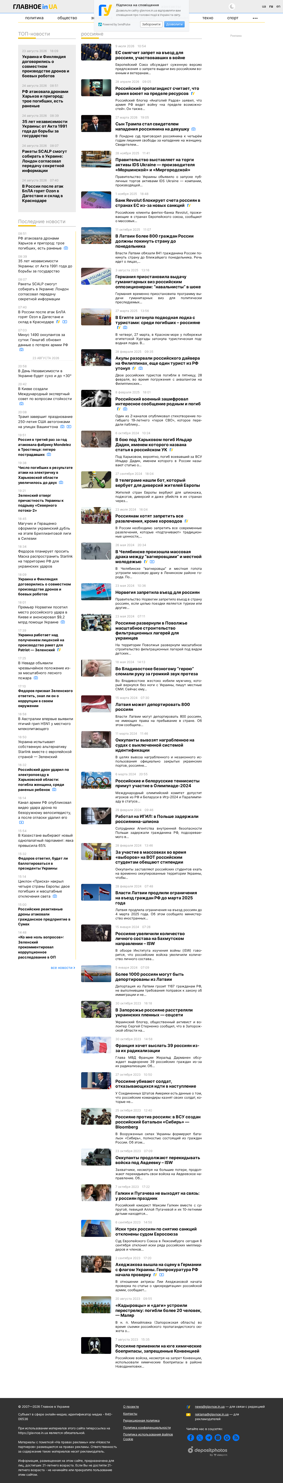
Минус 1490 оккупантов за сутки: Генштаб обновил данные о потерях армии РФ (43, 337)
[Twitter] (199, 1437)
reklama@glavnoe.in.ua (212, 1414)
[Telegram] (208, 1437)
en (278, 6)
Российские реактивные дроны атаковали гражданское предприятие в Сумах (44, 914)
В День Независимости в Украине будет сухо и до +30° (44, 371)
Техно (207, 17)
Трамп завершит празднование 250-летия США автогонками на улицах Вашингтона (45, 419)
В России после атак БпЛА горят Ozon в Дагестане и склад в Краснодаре (41, 314)
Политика (34, 17)
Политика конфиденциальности (147, 1427)
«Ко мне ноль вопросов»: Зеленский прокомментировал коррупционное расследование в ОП (41, 944)
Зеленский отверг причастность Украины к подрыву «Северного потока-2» (40, 501)
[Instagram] (217, 1437)
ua (264, 6)
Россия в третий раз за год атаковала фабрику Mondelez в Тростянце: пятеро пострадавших (44, 445)
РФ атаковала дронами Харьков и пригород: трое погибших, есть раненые (41, 241)
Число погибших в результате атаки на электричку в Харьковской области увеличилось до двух (45, 473)
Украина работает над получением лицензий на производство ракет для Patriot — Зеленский (41, 640)
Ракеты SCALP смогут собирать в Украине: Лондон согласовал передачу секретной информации (43, 289)
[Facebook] (190, 1437)
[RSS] (236, 1437)
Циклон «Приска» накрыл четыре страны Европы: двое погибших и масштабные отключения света (44, 886)
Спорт (233, 17)
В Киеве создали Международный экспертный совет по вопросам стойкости (45, 391)
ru (271, 6)
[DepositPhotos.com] (208, 1451)
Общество (67, 17)
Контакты (130, 1413)
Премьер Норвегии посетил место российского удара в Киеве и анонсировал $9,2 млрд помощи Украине (43, 612)
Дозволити (174, 24)
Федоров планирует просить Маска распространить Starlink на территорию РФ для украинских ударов (45, 556)
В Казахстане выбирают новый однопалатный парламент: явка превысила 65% (45, 838)
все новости (62, 967)
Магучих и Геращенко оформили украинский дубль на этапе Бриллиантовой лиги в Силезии (44, 529)
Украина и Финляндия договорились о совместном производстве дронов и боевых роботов (44, 584)
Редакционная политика (141, 1420)
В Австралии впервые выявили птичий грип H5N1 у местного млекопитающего (45, 721)
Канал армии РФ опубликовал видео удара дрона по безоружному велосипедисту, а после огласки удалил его (44, 808)
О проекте (131, 1406)
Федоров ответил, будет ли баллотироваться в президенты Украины (43, 861)
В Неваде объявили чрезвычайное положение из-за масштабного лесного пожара (44, 668)
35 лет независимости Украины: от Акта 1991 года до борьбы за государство (45, 264)
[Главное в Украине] (35, 7)
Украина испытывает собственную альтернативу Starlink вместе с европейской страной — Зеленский (45, 747)
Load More (141, 1380)
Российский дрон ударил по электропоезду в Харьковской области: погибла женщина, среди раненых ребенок (43, 777)
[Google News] (227, 1437)
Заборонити (151, 24)
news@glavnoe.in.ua (210, 1406)
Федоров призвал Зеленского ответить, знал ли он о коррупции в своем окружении (45, 696)
